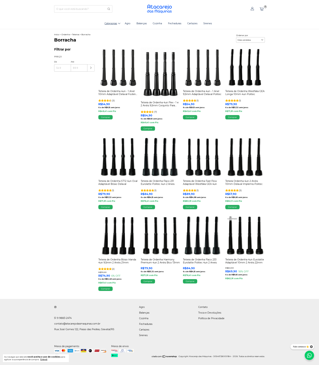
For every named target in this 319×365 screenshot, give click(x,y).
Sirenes (207, 23)
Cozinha (157, 23)
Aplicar (91, 68)
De (55, 61)
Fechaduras (174, 23)
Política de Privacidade (211, 318)
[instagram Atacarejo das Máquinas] (55, 307)
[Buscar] (109, 8)
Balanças (141, 23)
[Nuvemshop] (164, 357)
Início (56, 34)
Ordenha (65, 34)
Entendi (43, 359)
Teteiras (75, 34)
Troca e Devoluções (209, 312)
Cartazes (192, 23)
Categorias (111, 23)
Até (72, 61)
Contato (203, 307)
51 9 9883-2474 (63, 318)
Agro (127, 23)
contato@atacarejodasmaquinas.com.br (77, 323)
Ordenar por (242, 35)
